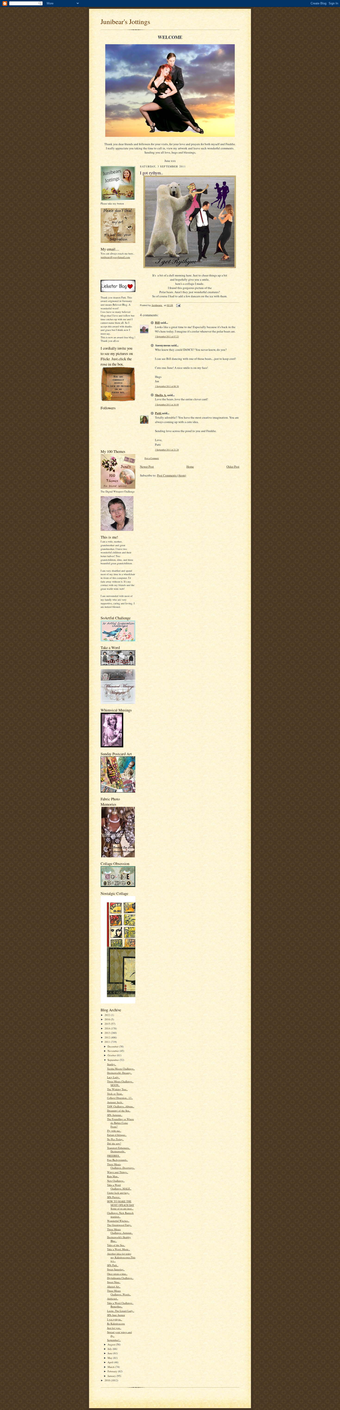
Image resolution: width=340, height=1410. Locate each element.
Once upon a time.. (117, 1273)
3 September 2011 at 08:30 (167, 386)
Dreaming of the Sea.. (118, 1110)
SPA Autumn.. (114, 1115)
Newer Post (147, 466)
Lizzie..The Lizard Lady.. (120, 1311)
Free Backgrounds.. (117, 1160)
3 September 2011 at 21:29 (167, 449)
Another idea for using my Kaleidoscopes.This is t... (121, 1257)
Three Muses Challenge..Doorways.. (121, 1166)
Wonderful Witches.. (118, 1220)
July (110, 1348)
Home (190, 466)
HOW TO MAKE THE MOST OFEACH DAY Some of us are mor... (120, 1205)
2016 (108, 1019)
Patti (158, 413)
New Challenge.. (116, 1180)
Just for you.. (114, 1328)
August (112, 1344)
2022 (108, 1015)
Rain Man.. (113, 1176)
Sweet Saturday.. (116, 1269)
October (112, 1055)
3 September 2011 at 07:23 (167, 336)
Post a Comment (152, 458)
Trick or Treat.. (115, 1093)
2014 (108, 1028)
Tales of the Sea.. (116, 1245)
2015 (108, 1023)
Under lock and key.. (118, 1192)
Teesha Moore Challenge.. (121, 1068)
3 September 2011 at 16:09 (167, 404)
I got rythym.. (114, 1319)
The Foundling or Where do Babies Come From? (120, 1122)
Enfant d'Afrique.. (117, 1135)
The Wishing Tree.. (117, 1089)
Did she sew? (114, 1143)
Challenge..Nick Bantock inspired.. (120, 1214)
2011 (108, 1041)
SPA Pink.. (112, 1265)
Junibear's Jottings (125, 21)
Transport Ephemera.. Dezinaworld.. (118, 1149)
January (112, 1376)
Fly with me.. (114, 1130)
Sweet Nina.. (114, 1282)
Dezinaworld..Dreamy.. (119, 1073)
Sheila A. (161, 395)
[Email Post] (178, 305)
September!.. (114, 1340)
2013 (108, 1032)
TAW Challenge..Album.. (120, 1106)
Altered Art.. (114, 1286)
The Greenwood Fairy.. (119, 1225)
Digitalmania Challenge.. (120, 1278)
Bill (157, 322)
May (110, 1358)
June (110, 1353)
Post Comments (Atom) (171, 475)
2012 (108, 1037)
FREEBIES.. (113, 1155)
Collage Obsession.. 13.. (120, 1098)
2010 (108, 1380)
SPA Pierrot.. (114, 1197)
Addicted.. (112, 1298)
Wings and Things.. (117, 1172)
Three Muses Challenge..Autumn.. (120, 1231)
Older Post (232, 466)
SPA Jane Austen (116, 1315)
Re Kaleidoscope (116, 1323)
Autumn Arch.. (115, 1102)
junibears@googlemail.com (115, 257)
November (114, 1051)
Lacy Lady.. (113, 1077)
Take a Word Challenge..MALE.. (119, 1186)
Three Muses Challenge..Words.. (119, 1292)
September (114, 1060)
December (113, 1046)
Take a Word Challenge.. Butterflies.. (120, 1304)
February (113, 1371)
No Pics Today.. (115, 1139)
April (111, 1362)
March (111, 1367)
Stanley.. (111, 1064)
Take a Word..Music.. (118, 1249)
